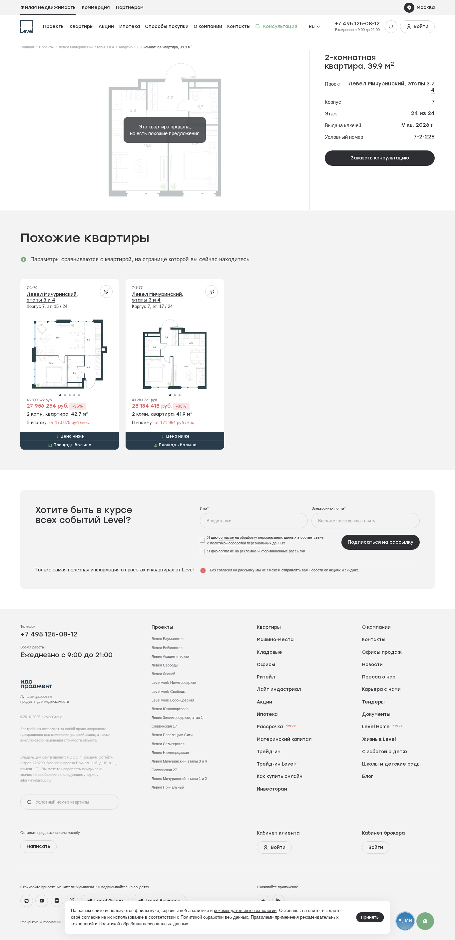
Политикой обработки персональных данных (143, 923)
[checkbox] (269, 540)
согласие (226, 537)
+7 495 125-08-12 (357, 24)
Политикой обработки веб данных (214, 917)
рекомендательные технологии (245, 910)
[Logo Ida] (36, 684)
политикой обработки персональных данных (247, 543)
